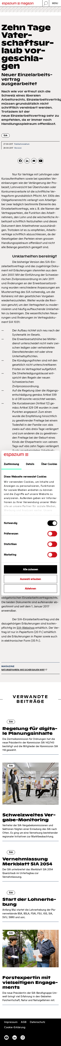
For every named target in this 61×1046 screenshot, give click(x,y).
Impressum (10, 1022)
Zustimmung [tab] (11, 464)
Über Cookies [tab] (49, 464)
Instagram (22, 1037)
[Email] (33, 160)
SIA (5, 135)
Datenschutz (37, 1022)
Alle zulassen (30, 569)
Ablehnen (30, 588)
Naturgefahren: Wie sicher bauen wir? (23, 669)
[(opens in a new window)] (40, 160)
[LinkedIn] (27, 160)
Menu (55, 3)
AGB (23, 1022)
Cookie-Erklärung (14, 1027)
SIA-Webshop (26, 628)
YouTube (6, 1037)
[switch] (52, 533)
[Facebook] (20, 160)
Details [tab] (30, 464)
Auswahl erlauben (30, 579)
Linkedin (14, 1037)
